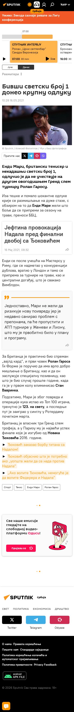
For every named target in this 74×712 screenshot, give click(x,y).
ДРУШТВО (62, 609)
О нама (7, 644)
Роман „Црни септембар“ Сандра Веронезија (29, 50)
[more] (67, 249)
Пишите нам (10, 649)
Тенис (19, 487)
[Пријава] (44, 4)
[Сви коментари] (6, 706)
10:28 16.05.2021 (13, 100)
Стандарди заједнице (34, 649)
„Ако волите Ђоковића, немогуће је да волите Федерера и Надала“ (35, 475)
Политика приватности (17, 664)
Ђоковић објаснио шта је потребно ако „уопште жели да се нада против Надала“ (35, 461)
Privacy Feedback (45, 664)
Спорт (7, 487)
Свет (5, 609)
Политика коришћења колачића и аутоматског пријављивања (24, 657)
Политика (21, 609)
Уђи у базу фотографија (53, 148)
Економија (42, 609)
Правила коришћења (27, 644)
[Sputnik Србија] (12, 6)
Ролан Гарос (51, 487)
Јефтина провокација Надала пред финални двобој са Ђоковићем (34, 234)
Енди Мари (33, 487)
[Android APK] (15, 676)
